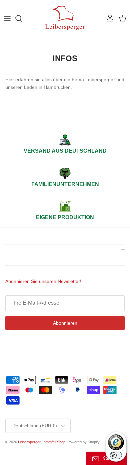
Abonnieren (65, 323)
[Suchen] (22, 18)
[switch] (116, 455)
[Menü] (7, 18)
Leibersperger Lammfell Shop (41, 442)
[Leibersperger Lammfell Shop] (65, 18)
